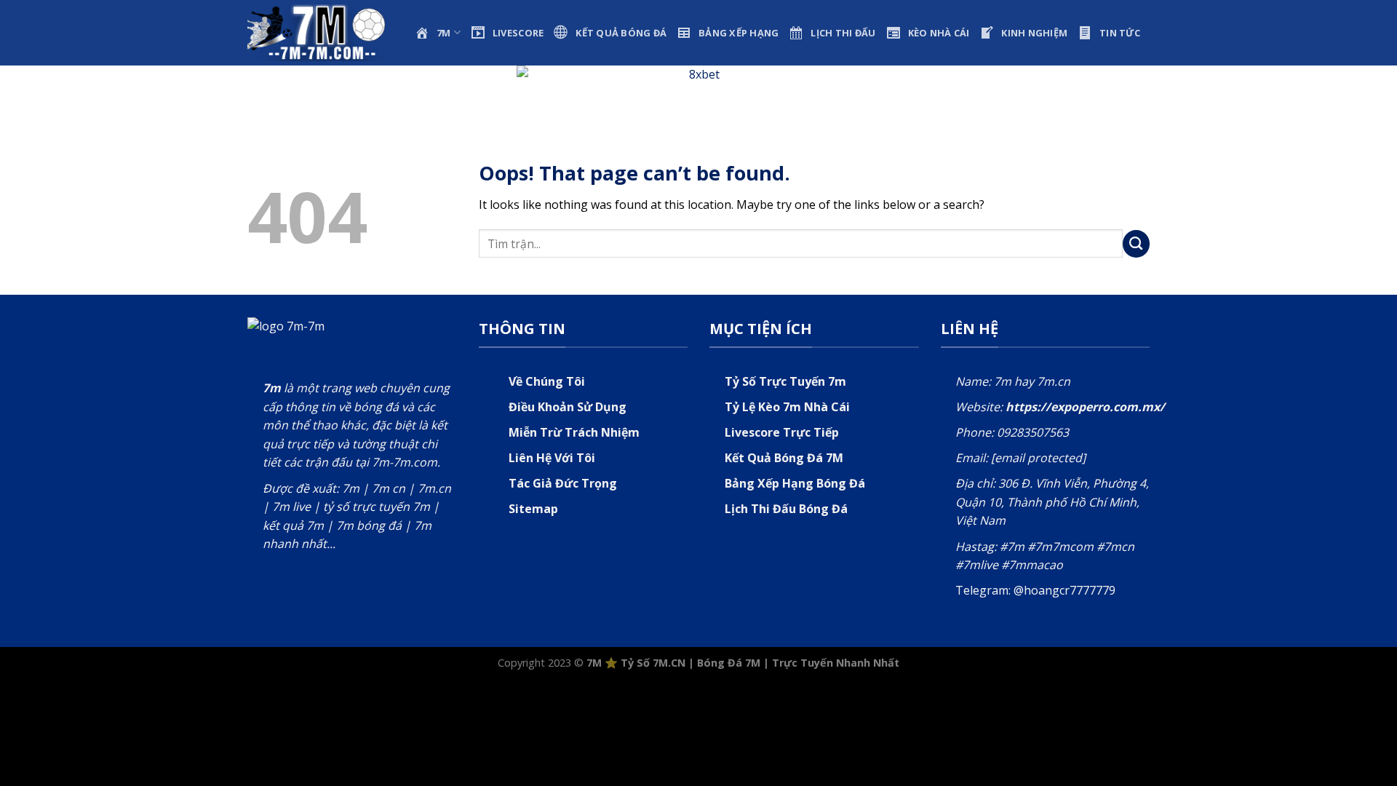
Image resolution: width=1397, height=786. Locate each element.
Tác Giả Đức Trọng (563, 483)
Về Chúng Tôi (547, 381)
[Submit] (1136, 244)
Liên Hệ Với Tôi (552, 458)
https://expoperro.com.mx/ (1085, 407)
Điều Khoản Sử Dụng (567, 407)
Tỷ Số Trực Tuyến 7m (785, 381)
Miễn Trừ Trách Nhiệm (574, 432)
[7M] (320, 32)
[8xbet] (698, 90)
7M (594, 663)
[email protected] (1038, 458)
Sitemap (533, 509)
